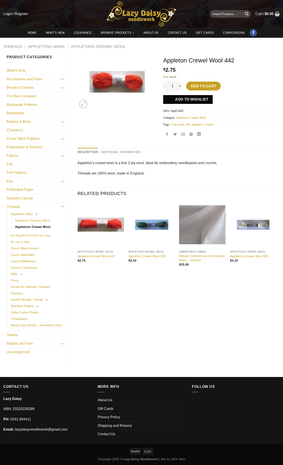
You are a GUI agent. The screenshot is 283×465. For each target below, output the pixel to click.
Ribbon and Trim (20, 343)
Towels (12, 335)
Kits (10, 181)
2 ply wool (177, 124)
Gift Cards (205, 32)
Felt (10, 164)
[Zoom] (83, 104)
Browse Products (116, 32)
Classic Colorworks (24, 267)
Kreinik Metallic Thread (27, 299)
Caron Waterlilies (22, 255)
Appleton (197, 124)
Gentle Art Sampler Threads (30, 287)
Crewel (209, 124)
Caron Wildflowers (23, 261)
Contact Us (177, 32)
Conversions (234, 32)
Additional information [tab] (120, 152)
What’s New (55, 32)
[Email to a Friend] (183, 134)
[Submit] (246, 14)
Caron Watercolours (25, 248)
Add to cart (203, 86)
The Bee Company (21, 96)
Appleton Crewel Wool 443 (96, 256)
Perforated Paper (20, 189)
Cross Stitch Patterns (23, 139)
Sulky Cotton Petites (25, 312)
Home (32, 32)
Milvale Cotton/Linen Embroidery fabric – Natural (202, 258)
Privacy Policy (109, 417)
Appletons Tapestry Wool (32, 220)
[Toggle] (62, 79)
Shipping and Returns (115, 426)
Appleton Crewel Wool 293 (147, 256)
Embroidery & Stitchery (25, 147)
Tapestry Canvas (20, 198)
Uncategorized (18, 352)
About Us (151, 32)
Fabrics (12, 156)
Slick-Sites (178, 459)
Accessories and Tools (24, 79)
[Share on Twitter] (175, 134)
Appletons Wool (46, 46)
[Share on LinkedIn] (199, 134)
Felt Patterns (17, 172)
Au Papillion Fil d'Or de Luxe (30, 235)
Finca (15, 280)
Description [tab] (88, 152)
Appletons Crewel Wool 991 (249, 256)
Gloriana (17, 293)
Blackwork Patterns (22, 105)
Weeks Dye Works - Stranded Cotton (36, 325)
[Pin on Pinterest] (191, 134)
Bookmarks (15, 113)
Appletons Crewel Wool (98, 46)
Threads (12, 46)
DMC (14, 274)
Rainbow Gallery (22, 306)
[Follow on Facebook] (253, 33)
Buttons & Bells (19, 122)
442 (188, 124)
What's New (16, 70)
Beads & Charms (20, 87)
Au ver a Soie (20, 242)
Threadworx (19, 319)
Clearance (83, 32)
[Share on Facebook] (167, 134)
